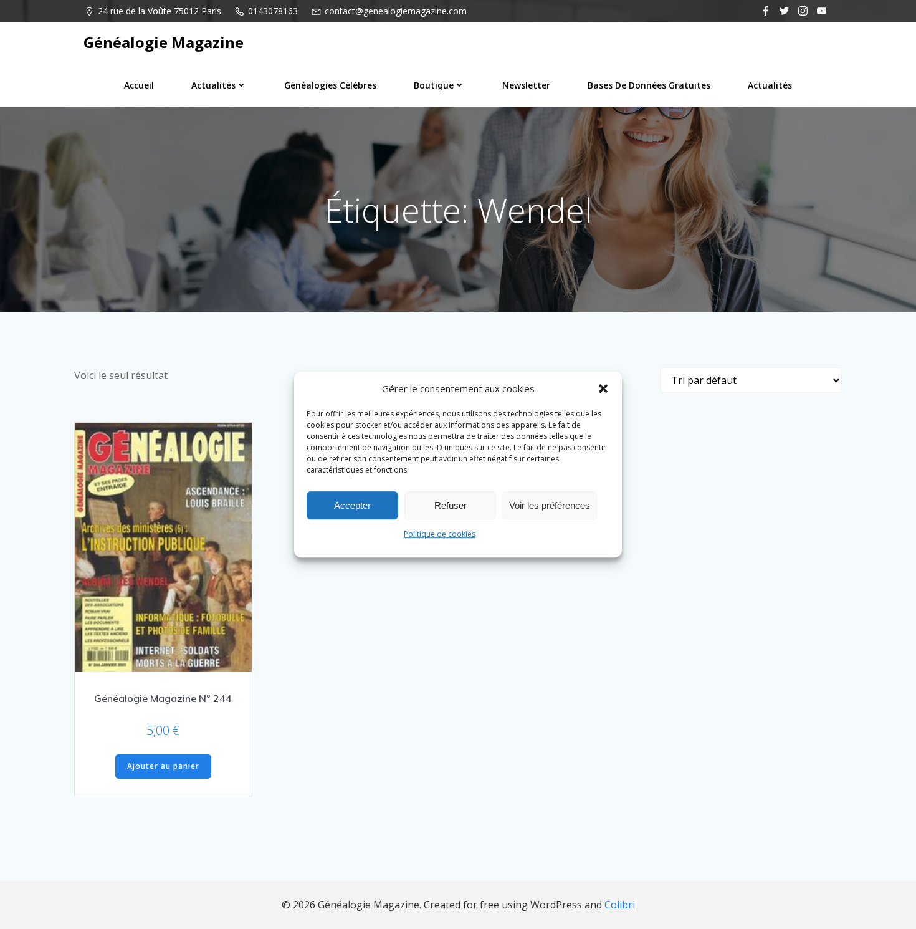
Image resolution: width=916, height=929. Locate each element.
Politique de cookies (439, 534)
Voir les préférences (549, 505)
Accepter (352, 505)
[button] (603, 388)
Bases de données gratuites (649, 85)
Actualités (213, 85)
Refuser (450, 505)
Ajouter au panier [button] (163, 766)
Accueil (139, 85)
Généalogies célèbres (330, 85)
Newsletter (526, 85)
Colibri (619, 905)
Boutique (434, 85)
